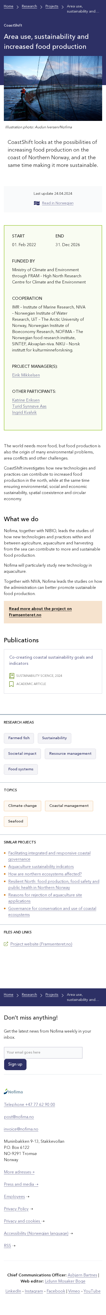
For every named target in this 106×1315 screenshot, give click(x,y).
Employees (14, 1197)
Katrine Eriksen (26, 400)
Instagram (34, 1291)
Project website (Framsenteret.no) (41, 944)
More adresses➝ (19, 1172)
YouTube (92, 1291)
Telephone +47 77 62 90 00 (29, 1105)
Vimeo (74, 1291)
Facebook (56, 1291)
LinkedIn (13, 1291)
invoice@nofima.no (21, 1129)
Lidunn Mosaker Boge (65, 1281)
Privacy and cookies (22, 1221)
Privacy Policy (16, 1209)
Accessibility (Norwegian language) (36, 1234)
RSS (7, 1246)
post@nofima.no (19, 1117)
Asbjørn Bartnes (82, 1275)
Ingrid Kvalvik (24, 413)
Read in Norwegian (58, 203)
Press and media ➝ (21, 1185)
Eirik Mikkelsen (26, 375)
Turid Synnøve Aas (29, 407)
